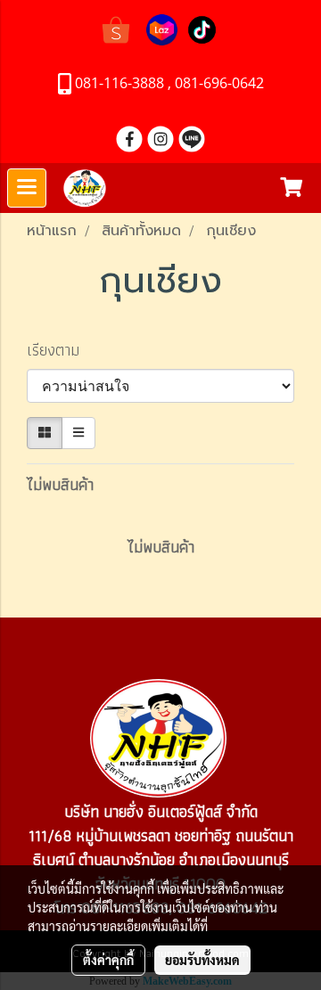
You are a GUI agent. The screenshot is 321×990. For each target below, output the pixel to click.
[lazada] (162, 28)
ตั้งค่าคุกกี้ (108, 960)
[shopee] (116, 28)
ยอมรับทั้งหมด (202, 960)
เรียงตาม (60, 350)
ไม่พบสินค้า (60, 484)
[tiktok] (202, 28)
